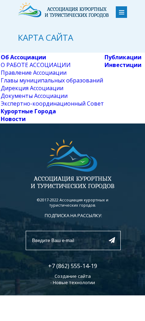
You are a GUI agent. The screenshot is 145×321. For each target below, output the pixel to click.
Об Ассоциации (23, 57)
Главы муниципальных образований (52, 80)
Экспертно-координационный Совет (52, 103)
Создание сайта (73, 276)
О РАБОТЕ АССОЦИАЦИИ (36, 65)
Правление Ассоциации (34, 72)
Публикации (123, 57)
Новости (13, 119)
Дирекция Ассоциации (32, 88)
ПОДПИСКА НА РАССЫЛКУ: (73, 215)
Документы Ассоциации (34, 96)
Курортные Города (28, 111)
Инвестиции (123, 65)
